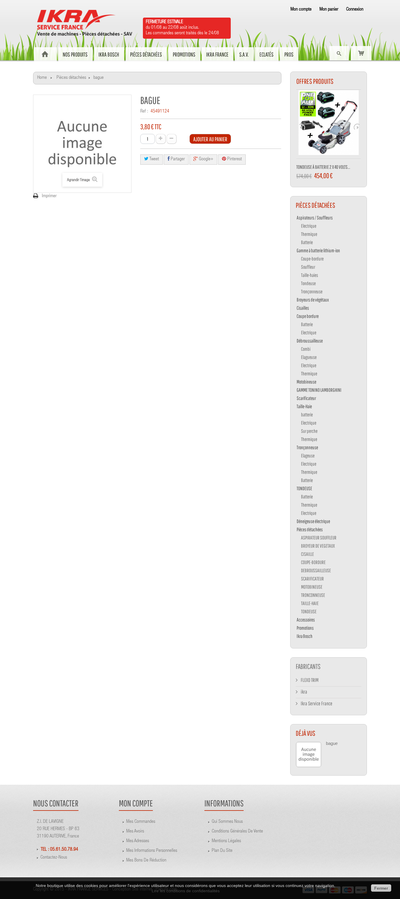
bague (332, 743)
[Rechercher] (339, 54)
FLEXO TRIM (309, 680)
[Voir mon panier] (361, 53)
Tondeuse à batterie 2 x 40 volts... (323, 167)
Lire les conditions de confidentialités (186, 890)
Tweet (153, 159)
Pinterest (234, 159)
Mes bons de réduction (146, 860)
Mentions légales (226, 841)
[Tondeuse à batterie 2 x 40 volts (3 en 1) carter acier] (328, 125)
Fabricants (308, 666)
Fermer (381, 888)
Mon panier (328, 9)
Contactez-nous (53, 857)
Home (42, 78)
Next (357, 127)
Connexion (354, 9)
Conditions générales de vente (237, 831)
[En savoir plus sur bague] (309, 754)
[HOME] (45, 54)
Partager (177, 159)
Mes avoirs (135, 831)
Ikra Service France (316, 703)
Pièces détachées (71, 78)
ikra (303, 692)
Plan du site (222, 851)
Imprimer (49, 196)
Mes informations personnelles (151, 851)
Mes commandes (140, 822)
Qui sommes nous (227, 822)
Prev (302, 127)
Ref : (144, 111)
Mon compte (301, 9)
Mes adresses (137, 841)
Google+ (205, 159)
